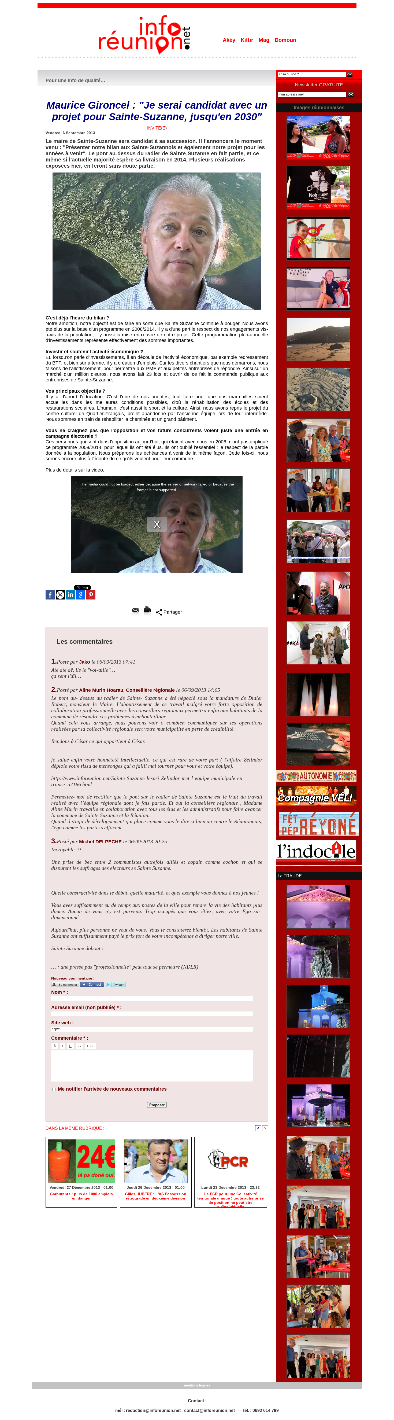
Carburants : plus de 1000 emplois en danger (81, 1196)
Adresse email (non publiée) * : (86, 1007)
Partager (172, 612)
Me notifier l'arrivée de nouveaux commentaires (112, 1089)
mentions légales (197, 1385)
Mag (265, 40)
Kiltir (248, 40)
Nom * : (59, 992)
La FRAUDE (290, 876)
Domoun (285, 40)
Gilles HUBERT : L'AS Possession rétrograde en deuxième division (155, 1196)
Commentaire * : (69, 1038)
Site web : (62, 1022)
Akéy (230, 40)
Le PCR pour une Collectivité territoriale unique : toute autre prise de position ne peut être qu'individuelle (230, 1198)
